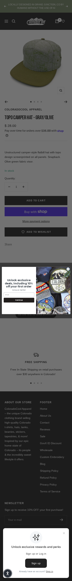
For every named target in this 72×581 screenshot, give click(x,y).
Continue (19, 300)
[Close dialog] (68, 269)
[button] (7, 573)
